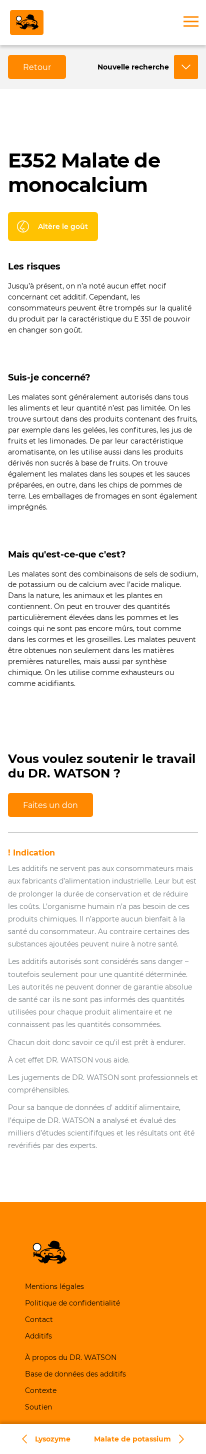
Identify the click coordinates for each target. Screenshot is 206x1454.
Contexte (40, 1390)
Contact (39, 1319)
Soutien (38, 1407)
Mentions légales (54, 1286)
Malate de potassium (132, 1439)
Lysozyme (52, 1439)
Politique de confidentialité (72, 1303)
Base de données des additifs (75, 1374)
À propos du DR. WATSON (70, 1357)
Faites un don (50, 805)
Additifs (38, 1336)
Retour (37, 67)
